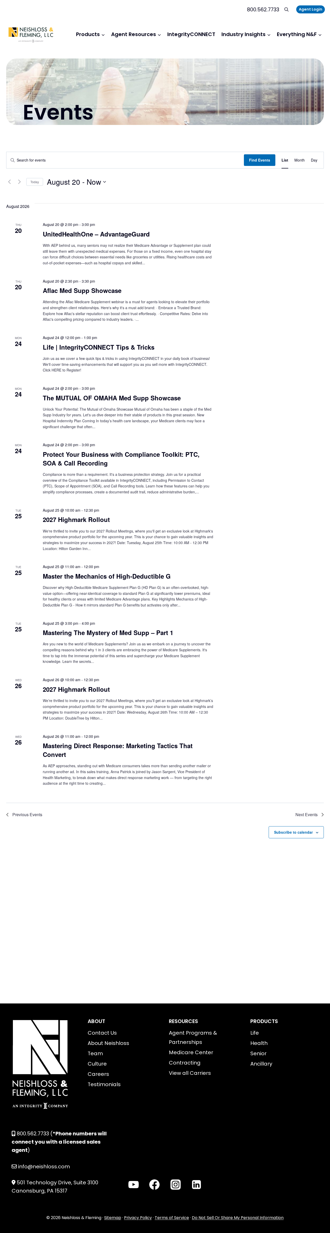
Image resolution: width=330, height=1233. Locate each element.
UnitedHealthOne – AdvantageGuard (96, 234)
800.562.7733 (263, 9)
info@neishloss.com (44, 1166)
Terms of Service (172, 1218)
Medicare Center (191, 1052)
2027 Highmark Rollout (76, 519)
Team (95, 1053)
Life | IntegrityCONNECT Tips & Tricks (98, 347)
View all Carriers (190, 1073)
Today (34, 182)
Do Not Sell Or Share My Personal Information (238, 1218)
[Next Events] (19, 182)
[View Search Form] (286, 9)
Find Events (259, 160)
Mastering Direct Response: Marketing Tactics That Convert (118, 750)
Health (259, 1043)
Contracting (185, 1062)
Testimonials (104, 1084)
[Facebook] (154, 1184)
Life (254, 1032)
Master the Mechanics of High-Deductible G (107, 576)
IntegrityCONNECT (191, 34)
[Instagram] (175, 1184)
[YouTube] (133, 1184)
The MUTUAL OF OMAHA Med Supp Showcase (112, 397)
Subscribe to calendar (293, 832)
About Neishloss (108, 1043)
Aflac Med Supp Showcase (82, 290)
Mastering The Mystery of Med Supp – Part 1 (108, 632)
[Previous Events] (9, 182)
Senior (258, 1053)
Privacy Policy (138, 1218)
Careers (98, 1074)
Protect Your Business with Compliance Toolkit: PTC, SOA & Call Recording (121, 458)
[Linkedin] (196, 1184)
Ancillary (261, 1063)
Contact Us (102, 1032)
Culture (97, 1063)
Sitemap (112, 1218)
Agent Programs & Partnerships (193, 1037)
